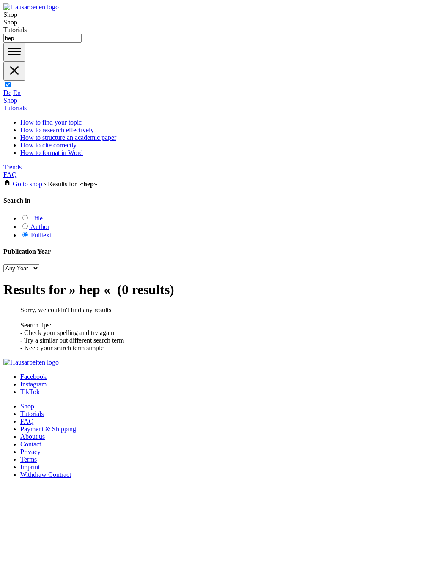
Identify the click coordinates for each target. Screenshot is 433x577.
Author (39, 226)
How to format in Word (51, 152)
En (17, 92)
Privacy (30, 451)
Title (36, 218)
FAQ (10, 174)
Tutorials (15, 108)
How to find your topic (51, 122)
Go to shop (27, 184)
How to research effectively (57, 129)
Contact (30, 444)
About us (32, 436)
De (7, 92)
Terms (28, 459)
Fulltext (40, 235)
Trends (12, 167)
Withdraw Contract (45, 474)
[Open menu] (14, 52)
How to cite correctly (48, 145)
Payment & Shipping (48, 429)
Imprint (30, 467)
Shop (10, 100)
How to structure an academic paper (68, 137)
